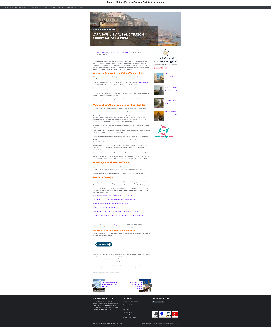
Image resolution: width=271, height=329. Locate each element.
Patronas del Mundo (128, 314)
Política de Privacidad (164, 323)
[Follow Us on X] (156, 302)
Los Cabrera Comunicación (107, 323)
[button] (268, 7)
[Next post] (151, 285)
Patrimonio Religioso (71, 7)
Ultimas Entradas (106, 52)
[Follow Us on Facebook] (153, 302)
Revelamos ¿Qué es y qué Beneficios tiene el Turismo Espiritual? (114, 199)
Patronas (60, 7)
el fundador (149, 323)
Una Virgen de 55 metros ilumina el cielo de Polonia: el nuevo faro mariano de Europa (171, 88)
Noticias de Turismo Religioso (130, 317)
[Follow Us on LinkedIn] (162, 302)
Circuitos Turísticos (36, 7)
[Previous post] (93, 285)
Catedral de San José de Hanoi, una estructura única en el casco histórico (118, 215)
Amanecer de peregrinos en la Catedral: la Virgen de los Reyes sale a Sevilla (171, 101)
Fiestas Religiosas (127, 309)
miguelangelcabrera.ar (105, 309)
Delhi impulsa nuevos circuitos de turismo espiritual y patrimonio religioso (171, 114)
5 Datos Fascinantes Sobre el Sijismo (105, 207)
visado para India (143, 82)
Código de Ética (174, 323)
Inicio (98, 52)
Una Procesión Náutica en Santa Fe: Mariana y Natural (109, 284)
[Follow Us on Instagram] (159, 302)
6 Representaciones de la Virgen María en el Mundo (110, 203)
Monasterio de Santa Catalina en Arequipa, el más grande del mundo (116, 211)
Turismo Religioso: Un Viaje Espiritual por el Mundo (15, 7)
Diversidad (142, 323)
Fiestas (45, 7)
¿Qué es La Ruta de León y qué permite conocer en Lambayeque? (171, 75)
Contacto (81, 7)
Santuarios (53, 7)
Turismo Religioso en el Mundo (104, 29)
